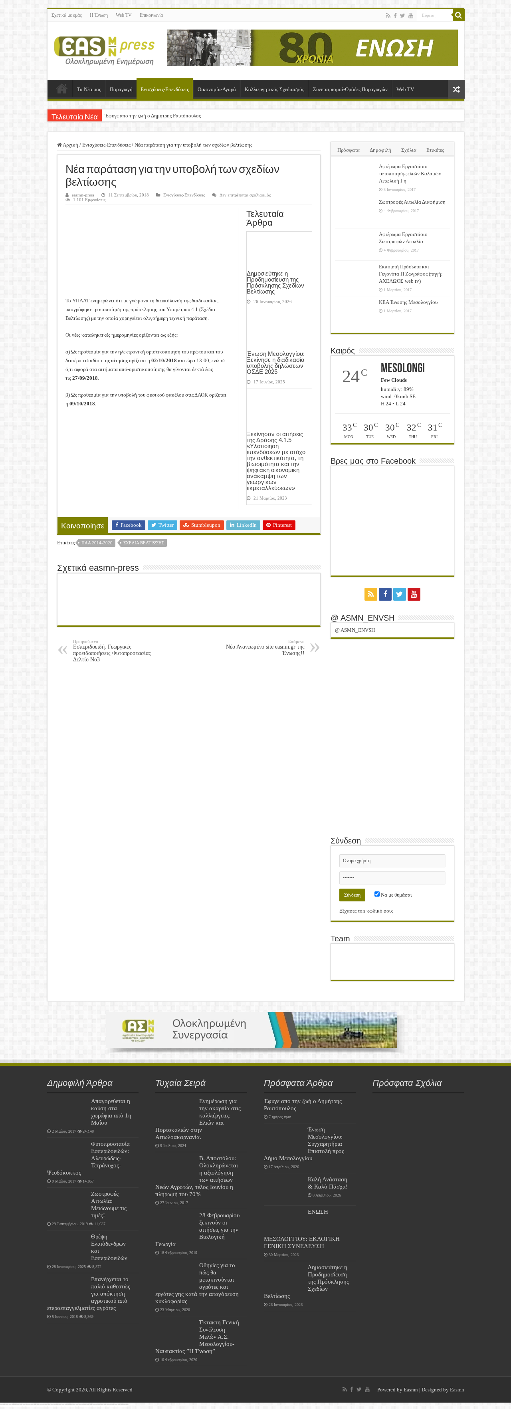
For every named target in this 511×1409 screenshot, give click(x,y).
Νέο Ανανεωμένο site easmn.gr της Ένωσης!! (265, 647)
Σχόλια (408, 150)
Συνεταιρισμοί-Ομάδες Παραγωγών (350, 89)
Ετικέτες (435, 150)
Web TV (124, 15)
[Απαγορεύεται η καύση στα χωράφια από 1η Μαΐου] (67, 1111)
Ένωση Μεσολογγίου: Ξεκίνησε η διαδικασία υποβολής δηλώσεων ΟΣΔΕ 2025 (276, 362)
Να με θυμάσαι (396, 895)
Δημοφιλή (380, 150)
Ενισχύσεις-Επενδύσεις (165, 89)
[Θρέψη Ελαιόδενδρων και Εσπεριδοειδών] (67, 1246)
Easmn (411, 1390)
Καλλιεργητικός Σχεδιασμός (274, 89)
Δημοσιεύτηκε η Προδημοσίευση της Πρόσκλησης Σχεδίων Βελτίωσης (275, 282)
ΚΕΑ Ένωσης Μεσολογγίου (408, 302)
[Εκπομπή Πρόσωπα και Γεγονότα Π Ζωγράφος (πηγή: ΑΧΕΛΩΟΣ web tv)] (355, 276)
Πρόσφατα (348, 150)
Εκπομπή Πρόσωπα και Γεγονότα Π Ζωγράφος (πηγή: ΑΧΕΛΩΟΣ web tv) (411, 274)
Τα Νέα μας (89, 89)
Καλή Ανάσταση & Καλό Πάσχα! (328, 1183)
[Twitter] (402, 15)
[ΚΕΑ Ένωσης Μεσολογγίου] (355, 312)
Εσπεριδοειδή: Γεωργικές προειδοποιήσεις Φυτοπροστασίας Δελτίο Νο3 (112, 651)
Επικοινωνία (151, 15)
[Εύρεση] (459, 15)
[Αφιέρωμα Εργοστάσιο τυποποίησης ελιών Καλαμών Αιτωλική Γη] (355, 176)
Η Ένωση (99, 15)
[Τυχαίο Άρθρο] (456, 89)
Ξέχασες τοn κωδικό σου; (366, 911)
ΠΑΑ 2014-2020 (97, 542)
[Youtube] (411, 15)
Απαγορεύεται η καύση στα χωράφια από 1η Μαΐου (111, 1111)
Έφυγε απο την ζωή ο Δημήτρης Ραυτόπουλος (153, 116)
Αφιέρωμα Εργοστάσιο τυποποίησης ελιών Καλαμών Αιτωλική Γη (410, 173)
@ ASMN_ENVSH (362, 617)
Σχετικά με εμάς (66, 15)
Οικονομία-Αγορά (217, 89)
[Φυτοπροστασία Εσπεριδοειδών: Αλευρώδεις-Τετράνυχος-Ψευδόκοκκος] (67, 1153)
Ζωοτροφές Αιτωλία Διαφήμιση (412, 202)
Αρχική (61, 88)
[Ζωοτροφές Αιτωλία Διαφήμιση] (355, 212)
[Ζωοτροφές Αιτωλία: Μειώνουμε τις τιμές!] (67, 1203)
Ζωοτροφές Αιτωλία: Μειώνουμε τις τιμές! (109, 1204)
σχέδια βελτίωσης (143, 542)
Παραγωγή (121, 89)
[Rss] (388, 15)
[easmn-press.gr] (104, 49)
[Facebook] (395, 15)
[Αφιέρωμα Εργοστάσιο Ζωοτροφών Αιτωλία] (355, 244)
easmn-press (83, 194)
